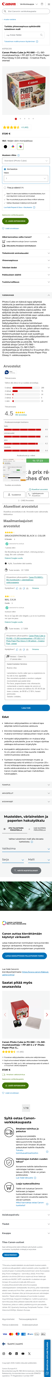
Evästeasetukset (30, 1325)
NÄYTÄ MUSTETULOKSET (27, 871)
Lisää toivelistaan (12, 228)
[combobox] (26, 11)
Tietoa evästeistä (10, 1325)
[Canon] (8, 4)
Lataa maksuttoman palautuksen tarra (24, 956)
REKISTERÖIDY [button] (10, 1255)
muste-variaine (10, 19)
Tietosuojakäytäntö (28, 1319)
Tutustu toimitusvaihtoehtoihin (27, 1151)
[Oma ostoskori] (42, 4)
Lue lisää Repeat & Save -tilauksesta (18, 207)
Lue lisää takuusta (24, 1178)
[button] (37, 41)
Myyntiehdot (8, 1319)
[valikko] (49, 4)
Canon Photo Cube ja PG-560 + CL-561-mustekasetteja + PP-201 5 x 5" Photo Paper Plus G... (23, 1045)
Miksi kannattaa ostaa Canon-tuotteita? (30, 1204)
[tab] (14, 829)
